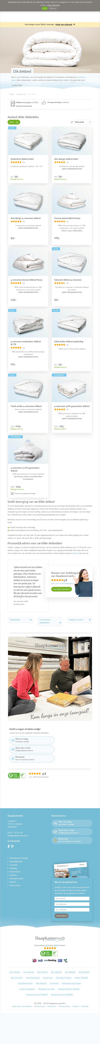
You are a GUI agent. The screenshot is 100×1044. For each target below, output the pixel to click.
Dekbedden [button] (15, 605)
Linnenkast (54, 969)
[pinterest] (13, 832)
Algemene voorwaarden (22, 992)
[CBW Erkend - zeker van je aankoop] (17, 761)
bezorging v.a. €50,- (27, 102)
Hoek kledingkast (33, 963)
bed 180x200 (70, 958)
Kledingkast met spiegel (71, 969)
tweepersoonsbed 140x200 (68, 975)
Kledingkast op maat (46, 975)
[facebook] (9, 832)
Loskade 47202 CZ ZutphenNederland (15, 809)
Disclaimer (51, 992)
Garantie (13, 860)
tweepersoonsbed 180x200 (62, 980)
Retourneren (15, 857)
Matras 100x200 (81, 963)
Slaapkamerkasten (25, 969)
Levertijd (13, 850)
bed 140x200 (29, 958)
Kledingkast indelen (63, 963)
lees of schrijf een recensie (24, 743)
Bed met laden (17, 963)
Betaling (13, 854)
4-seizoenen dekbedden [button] (44, 607)
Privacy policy (64, 992)
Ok (45, 8)
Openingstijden (16, 847)
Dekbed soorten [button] (76, 605)
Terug (12, 94)
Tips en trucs (15, 871)
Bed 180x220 (84, 958)
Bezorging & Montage (19, 843)
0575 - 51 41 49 (15, 818)
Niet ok (53, 8)
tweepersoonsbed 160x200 (37, 980)
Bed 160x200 (56, 958)
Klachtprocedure (16, 864)
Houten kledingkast (27, 975)
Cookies (75, 992)
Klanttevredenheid (21, 106)
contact (75, 553)
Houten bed (47, 963)
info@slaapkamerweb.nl (24, 734)
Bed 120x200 (15, 958)
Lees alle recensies (61, 589)
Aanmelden (61, 901)
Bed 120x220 (42, 958)
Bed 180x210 (41, 969)
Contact (13, 867)
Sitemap (84, 992)
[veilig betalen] (50, 947)
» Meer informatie (53, 5)
